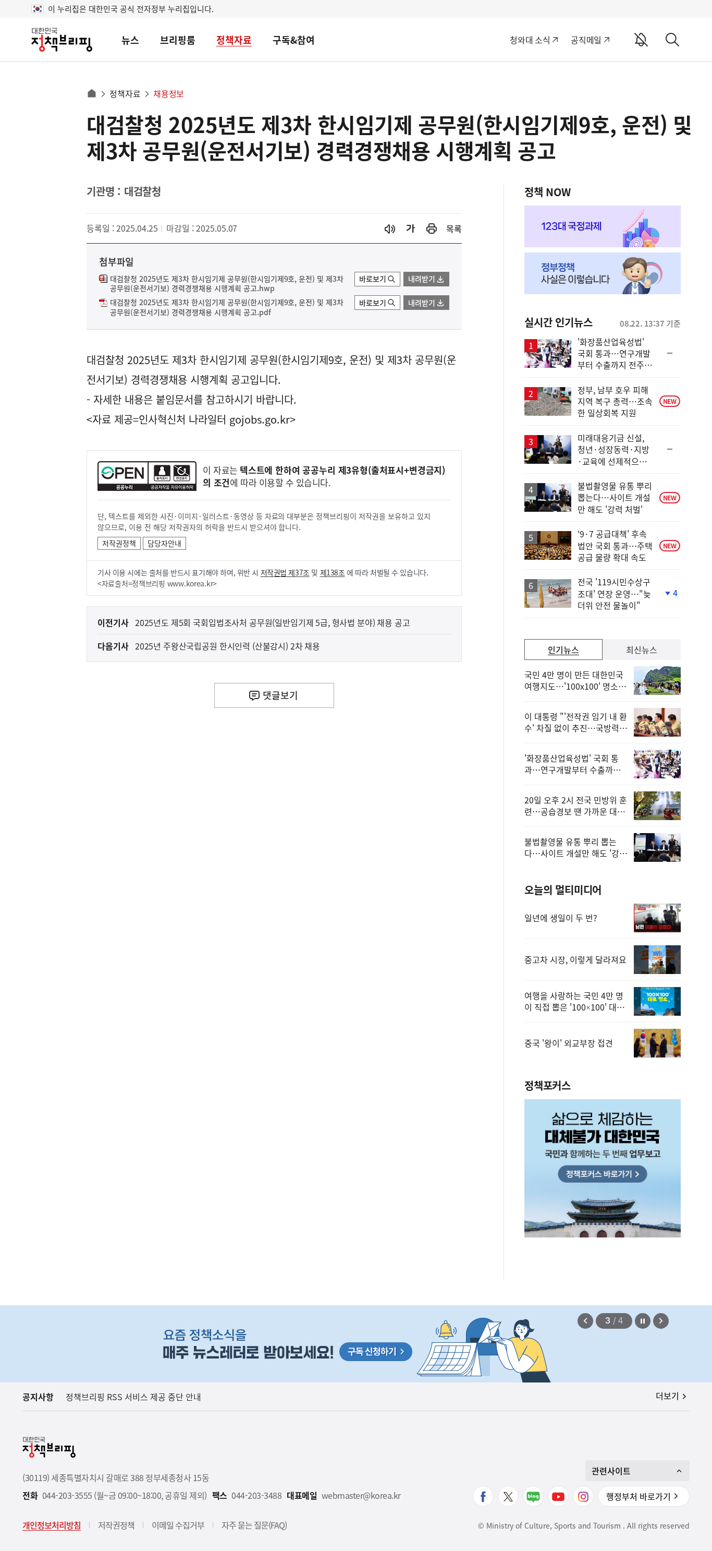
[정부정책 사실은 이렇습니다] (602, 273)
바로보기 (372, 278)
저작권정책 (119, 543)
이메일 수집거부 (178, 1525)
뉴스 (130, 40)
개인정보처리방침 (51, 1525)
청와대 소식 (530, 39)
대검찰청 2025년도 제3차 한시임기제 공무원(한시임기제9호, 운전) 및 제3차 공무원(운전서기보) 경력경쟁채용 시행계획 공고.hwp (226, 283)
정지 (642, 1321)
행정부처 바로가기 (638, 1496)
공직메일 (586, 39)
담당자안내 (164, 543)
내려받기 (421, 278)
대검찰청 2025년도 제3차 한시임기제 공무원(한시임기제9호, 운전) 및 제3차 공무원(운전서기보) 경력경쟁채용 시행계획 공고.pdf (226, 307)
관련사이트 (611, 1470)
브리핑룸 (177, 40)
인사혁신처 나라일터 (182, 419)
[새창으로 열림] (431, 228)
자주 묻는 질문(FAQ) (254, 1525)
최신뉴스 (641, 649)
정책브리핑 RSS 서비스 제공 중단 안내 (133, 1396)
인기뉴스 (563, 649)
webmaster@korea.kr (361, 1495)
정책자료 (234, 40)
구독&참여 (294, 40)
